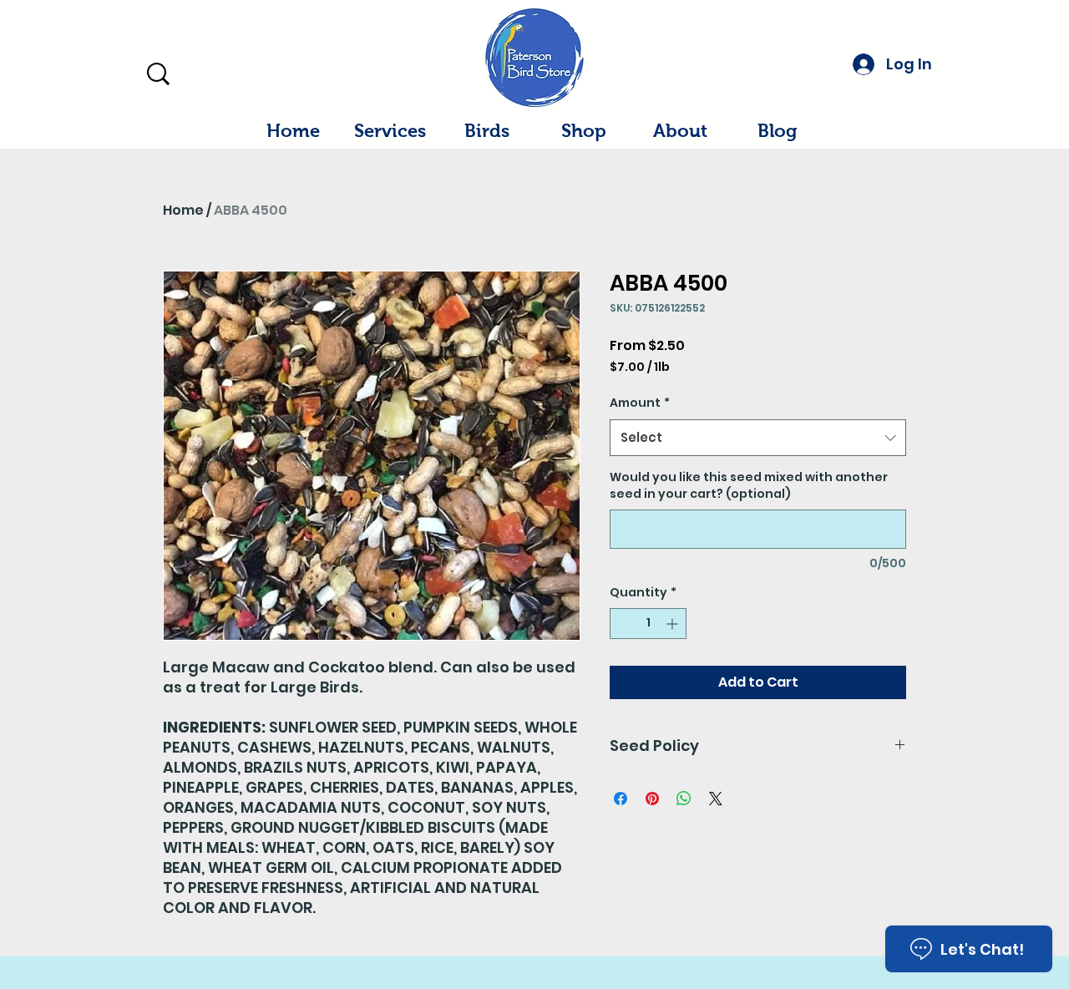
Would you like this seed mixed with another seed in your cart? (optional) (749, 485)
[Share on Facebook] (620, 799)
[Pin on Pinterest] (652, 799)
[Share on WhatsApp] (684, 799)
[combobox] (758, 437)
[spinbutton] (648, 623)
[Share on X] (716, 799)
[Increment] (673, 623)
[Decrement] (622, 623)
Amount (640, 402)
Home (183, 210)
